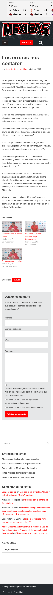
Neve (4, 586)
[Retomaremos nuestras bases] (12, 226)
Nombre (9, 318)
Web (7, 340)
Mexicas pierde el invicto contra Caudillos (20, 459)
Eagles (17, 280)
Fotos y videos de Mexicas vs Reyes (18, 473)
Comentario (10, 351)
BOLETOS (27, 42)
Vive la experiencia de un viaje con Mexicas (21, 463)
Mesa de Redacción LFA (15, 69)
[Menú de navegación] (5, 42)
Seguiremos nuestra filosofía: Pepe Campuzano (34, 236)
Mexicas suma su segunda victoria (31, 533)
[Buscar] (41, 43)
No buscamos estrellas (12, 261)
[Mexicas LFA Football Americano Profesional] (26, 29)
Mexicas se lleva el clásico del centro (18, 477)
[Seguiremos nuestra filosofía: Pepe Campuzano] (35, 226)
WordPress (31, 586)
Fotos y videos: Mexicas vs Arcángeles (19, 468)
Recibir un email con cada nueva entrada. (25, 407)
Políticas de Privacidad (13, 592)
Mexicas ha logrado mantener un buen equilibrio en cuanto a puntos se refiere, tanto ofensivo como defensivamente (26, 510)
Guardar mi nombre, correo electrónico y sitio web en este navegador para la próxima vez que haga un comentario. (26, 391)
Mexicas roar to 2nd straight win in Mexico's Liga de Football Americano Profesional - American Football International (25, 530)
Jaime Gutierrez (9, 492)
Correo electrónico (13, 329)
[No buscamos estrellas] (12, 254)
